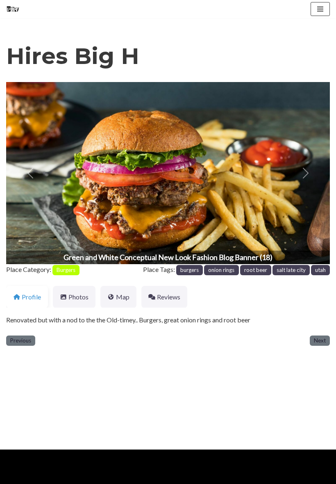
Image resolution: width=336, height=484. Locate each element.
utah (320, 270)
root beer (255, 270)
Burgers (66, 270)
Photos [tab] (78, 297)
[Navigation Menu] (320, 9)
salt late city (291, 270)
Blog (73, 475)
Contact (102, 475)
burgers (189, 270)
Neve (13, 458)
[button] (30, 173)
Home (16, 475)
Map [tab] (122, 297)
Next (320, 340)
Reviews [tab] (168, 297)
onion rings (221, 270)
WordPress (77, 458)
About (46, 475)
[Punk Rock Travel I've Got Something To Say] (12, 9)
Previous (20, 340)
